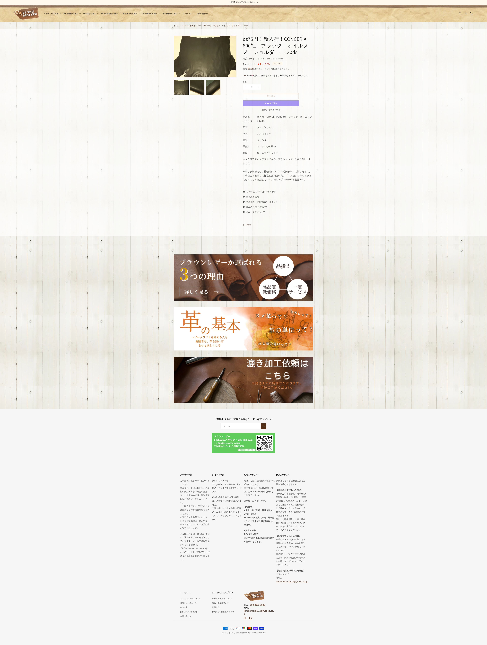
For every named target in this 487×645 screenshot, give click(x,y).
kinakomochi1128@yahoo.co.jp (292, 581)
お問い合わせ (185, 616)
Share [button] (248, 225)
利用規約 (215, 607)
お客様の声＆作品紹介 (189, 612)
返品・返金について (255, 212)
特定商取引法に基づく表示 (223, 612)
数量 (244, 82)
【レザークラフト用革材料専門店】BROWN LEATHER (246, 633)
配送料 (251, 68)
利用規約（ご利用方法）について (262, 202)
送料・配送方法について (222, 598)
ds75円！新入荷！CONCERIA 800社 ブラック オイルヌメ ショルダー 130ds (215, 26)
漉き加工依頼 (252, 196)
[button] (52, 13)
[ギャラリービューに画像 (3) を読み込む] (213, 87)
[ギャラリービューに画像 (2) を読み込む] (197, 87)
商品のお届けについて (256, 207)
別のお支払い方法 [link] (270, 110)
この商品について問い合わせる (261, 191)
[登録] (263, 426)
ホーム (176, 26)
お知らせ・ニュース (188, 603)
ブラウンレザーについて (190, 598)
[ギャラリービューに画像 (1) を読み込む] (181, 87)
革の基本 (183, 607)
